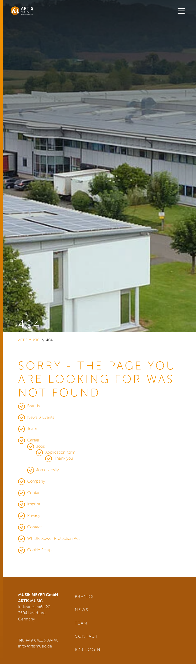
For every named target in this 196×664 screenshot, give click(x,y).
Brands (33, 405)
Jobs (40, 446)
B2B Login (88, 649)
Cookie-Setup (39, 549)
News (82, 609)
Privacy (33, 515)
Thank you (63, 458)
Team (32, 428)
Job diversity (47, 469)
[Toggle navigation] (181, 11)
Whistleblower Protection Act (53, 538)
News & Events (40, 417)
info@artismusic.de (35, 646)
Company (36, 481)
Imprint (33, 504)
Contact (34, 492)
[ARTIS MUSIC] (29, 11)
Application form (60, 452)
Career (33, 440)
